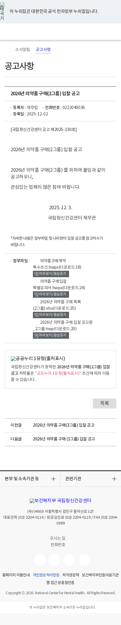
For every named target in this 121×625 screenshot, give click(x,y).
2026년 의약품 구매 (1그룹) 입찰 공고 (64, 439)
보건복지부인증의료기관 (100, 575)
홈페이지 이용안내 (16, 575)
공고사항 (43, 49)
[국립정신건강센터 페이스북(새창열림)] (54, 560)
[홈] (8, 50)
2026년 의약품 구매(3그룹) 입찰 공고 (63, 425)
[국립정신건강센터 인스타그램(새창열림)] (69, 560)
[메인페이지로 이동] (60, 31)
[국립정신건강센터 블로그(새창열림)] (84, 560)
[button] (30, 478)
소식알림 (22, 49)
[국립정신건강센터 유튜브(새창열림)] (40, 560)
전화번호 (58, 545)
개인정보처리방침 (46, 575)
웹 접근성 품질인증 (60, 583)
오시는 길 (58, 538)
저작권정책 (70, 575)
